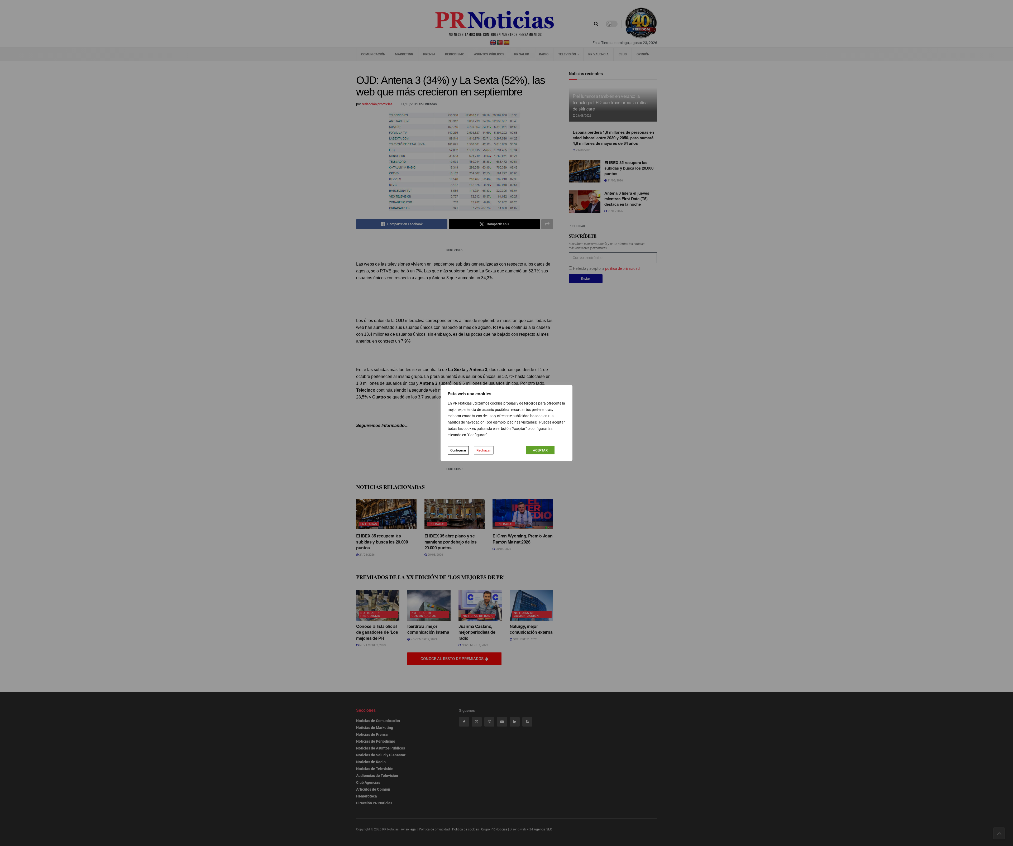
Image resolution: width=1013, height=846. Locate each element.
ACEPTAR (540, 450)
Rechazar (483, 450)
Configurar (458, 450)
